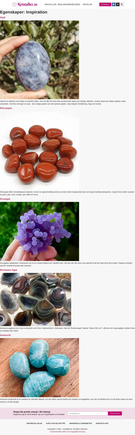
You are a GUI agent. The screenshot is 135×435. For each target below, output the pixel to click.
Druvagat (5, 199)
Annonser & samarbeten (80, 423)
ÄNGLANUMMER (65, 4)
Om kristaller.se (34, 423)
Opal (2, 17)
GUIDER (76, 4)
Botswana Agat (8, 270)
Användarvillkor (56, 432)
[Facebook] (113, 4)
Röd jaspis (6, 108)
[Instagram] (117, 4)
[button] (122, 4)
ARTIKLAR (87, 4)
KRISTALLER (50, 4)
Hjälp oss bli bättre (55, 423)
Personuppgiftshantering (75, 432)
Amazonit (5, 335)
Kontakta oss (102, 423)
